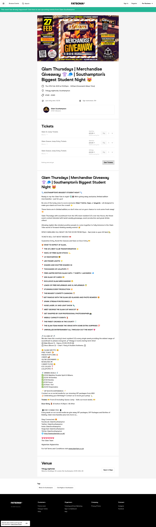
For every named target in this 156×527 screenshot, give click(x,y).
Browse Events (14, 3)
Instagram (121, 506)
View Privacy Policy (16, 524)
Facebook (121, 509)
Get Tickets (108, 162)
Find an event (42, 506)
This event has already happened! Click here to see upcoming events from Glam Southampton (38, 10)
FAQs (39, 511)
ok (26, 523)
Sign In (126, 3)
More (43, 135)
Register (134, 3)
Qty (104, 133)
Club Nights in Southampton (65, 487)
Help (66, 511)
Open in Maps (108, 470)
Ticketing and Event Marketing (73, 506)
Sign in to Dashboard (71, 509)
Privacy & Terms (96, 506)
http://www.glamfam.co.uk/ (54, 433)
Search (27, 3)
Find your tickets (43, 509)
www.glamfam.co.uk (76, 449)
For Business (146, 3)
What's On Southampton (46, 487)
